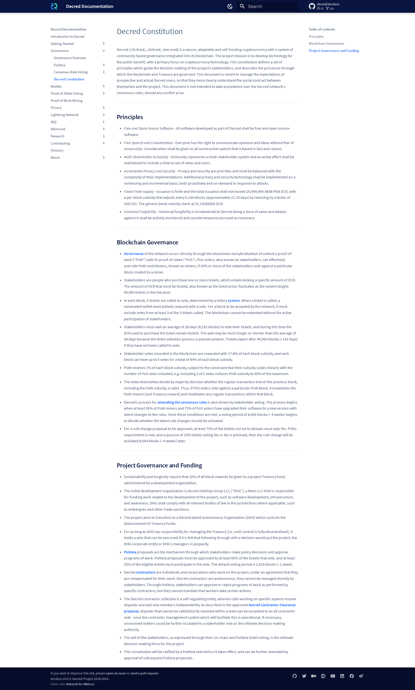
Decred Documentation (68, 29)
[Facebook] (352, 676)
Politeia (130, 552)
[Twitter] (304, 676)
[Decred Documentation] (54, 6)
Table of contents (322, 29)
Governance (134, 253)
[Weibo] (361, 676)
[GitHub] (295, 676)
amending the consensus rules (182, 402)
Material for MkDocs (80, 684)
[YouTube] (333, 676)
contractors (145, 572)
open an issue (116, 673)
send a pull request (144, 673)
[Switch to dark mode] (230, 6)
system (234, 300)
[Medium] (314, 676)
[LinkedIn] (342, 676)
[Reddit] (323, 676)
